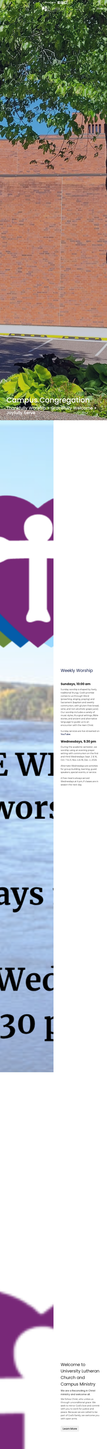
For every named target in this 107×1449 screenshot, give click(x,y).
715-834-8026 (50, 2)
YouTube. (66, 734)
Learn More (70, 1429)
